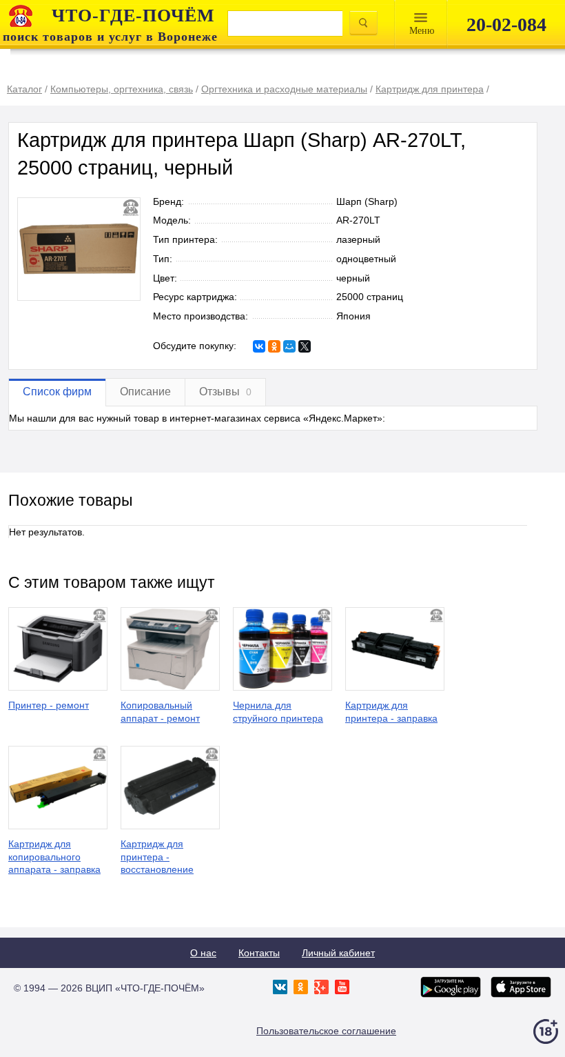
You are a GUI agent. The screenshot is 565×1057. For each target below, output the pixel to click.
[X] (304, 346)
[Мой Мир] (289, 346)
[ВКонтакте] (259, 346)
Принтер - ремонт (48, 705)
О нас (203, 952)
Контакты (259, 952)
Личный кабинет (338, 952)
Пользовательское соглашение (326, 1030)
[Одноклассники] (274, 346)
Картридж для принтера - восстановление (157, 857)
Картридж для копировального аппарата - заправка (54, 857)
